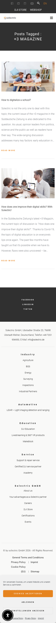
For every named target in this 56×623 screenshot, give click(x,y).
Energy (28, 372)
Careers (28, 503)
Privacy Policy (30, 618)
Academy (28, 472)
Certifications (28, 515)
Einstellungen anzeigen (28, 611)
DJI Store (20, 9)
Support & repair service (28, 460)
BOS (28, 366)
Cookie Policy (17, 618)
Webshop (36, 9)
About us (28, 490)
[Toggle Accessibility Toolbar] (7, 615)
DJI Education (28, 429)
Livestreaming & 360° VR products (28, 435)
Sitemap (35, 571)
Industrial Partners (28, 391)
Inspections (28, 385)
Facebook (28, 300)
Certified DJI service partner (28, 466)
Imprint (41, 618)
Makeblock (28, 441)
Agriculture (28, 360)
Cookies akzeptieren (28, 594)
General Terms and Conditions (28, 557)
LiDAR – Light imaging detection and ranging (28, 410)
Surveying (28, 379)
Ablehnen (28, 602)
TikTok (28, 309)
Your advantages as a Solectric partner (28, 497)
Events (28, 522)
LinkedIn (28, 304)
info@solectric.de (36, 339)
